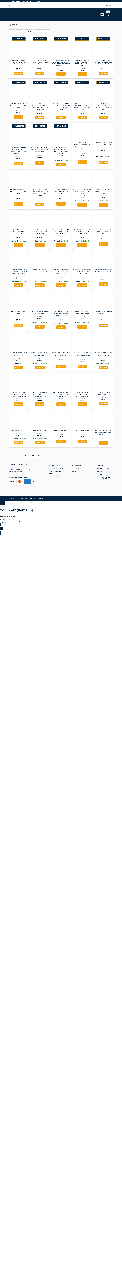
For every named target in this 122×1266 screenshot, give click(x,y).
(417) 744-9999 (17, 473)
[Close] (2, 503)
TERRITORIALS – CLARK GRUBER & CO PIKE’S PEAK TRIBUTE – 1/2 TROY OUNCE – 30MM (39, 192)
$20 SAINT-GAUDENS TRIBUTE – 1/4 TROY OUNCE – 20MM (60, 191)
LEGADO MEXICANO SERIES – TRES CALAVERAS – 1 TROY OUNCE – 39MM (40, 312)
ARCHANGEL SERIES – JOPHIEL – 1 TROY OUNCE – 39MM (39, 271)
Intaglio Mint (99, 475)
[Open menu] (102, 14)
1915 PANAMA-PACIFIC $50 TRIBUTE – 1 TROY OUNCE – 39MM (18, 105)
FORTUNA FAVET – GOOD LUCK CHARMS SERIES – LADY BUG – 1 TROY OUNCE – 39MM (103, 106)
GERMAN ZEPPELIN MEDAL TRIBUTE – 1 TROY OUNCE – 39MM (18, 191)
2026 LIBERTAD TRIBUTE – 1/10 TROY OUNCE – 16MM (103, 393)
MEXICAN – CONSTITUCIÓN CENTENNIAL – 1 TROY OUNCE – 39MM (61, 231)
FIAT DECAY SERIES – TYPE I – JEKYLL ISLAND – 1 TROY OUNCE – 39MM (82, 231)
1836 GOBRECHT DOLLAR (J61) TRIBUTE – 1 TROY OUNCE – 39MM (18, 62)
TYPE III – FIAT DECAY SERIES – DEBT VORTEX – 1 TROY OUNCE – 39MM (82, 394)
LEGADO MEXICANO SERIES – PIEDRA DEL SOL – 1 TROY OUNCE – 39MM (39, 354)
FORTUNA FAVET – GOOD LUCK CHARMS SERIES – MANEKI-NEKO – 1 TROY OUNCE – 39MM (18, 150)
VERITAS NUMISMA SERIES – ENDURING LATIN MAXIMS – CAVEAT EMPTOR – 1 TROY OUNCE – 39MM (103, 431)
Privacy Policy (52, 480)
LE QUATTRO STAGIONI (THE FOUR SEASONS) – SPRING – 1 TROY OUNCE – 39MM (18, 394)
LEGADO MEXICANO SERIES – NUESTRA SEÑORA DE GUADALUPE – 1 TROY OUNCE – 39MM (61, 312)
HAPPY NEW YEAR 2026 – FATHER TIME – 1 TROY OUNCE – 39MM (61, 394)
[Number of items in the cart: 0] (112, 5)
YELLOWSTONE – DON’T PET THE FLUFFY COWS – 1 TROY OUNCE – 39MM (40, 149)
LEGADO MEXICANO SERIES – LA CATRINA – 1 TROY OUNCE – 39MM (18, 354)
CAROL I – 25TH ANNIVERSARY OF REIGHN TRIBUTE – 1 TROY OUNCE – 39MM (82, 145)
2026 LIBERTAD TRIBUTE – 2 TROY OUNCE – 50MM (61, 430)
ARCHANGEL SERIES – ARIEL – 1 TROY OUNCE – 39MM (103, 143)
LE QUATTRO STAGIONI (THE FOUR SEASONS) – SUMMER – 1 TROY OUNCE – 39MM (103, 354)
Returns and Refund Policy (56, 468)
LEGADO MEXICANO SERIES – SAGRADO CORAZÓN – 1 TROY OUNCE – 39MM (82, 312)
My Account (75, 471)
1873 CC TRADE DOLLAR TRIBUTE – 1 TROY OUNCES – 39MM (40, 62)
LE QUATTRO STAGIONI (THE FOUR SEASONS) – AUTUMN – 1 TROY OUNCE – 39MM (82, 354)
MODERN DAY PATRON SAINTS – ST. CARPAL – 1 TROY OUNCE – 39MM (39, 394)
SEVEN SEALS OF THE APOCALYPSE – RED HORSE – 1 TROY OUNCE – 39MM (103, 62)
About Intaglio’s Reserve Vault (104, 468)
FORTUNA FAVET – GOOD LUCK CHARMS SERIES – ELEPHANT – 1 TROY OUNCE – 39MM (82, 106)
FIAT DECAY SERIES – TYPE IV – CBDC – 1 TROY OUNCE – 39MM (103, 271)
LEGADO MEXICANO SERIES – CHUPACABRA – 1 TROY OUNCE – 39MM (39, 231)
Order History (76, 475)
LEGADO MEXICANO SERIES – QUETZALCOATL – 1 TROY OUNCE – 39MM (103, 312)
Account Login (76, 468)
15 (26, 455)
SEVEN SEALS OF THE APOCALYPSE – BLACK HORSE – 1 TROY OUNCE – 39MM (82, 63)
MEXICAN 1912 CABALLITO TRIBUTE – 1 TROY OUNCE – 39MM (103, 231)
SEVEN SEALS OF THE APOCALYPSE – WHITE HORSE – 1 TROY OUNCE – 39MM (61, 150)
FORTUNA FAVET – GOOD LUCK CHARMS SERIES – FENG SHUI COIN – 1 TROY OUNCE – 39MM (40, 106)
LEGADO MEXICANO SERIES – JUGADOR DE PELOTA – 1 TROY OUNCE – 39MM (18, 271)
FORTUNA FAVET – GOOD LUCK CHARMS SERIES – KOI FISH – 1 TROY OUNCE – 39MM (61, 106)
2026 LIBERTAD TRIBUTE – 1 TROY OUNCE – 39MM (82, 430)
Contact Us (99, 471)
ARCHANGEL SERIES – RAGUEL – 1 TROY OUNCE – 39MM (103, 191)
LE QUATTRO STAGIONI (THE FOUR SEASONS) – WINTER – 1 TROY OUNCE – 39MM (61, 354)
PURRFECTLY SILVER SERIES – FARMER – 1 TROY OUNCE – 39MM (82, 191)
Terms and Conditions (54, 476)
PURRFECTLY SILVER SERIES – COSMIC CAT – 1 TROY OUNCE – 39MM (82, 271)
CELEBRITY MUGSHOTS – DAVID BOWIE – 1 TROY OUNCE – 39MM (18, 231)
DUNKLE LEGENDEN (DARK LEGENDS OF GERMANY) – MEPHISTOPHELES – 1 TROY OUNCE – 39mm (61, 63)
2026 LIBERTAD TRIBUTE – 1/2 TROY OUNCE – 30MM (40, 430)
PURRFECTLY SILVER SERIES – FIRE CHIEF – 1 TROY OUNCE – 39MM (61, 271)
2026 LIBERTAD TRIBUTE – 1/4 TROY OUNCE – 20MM (18, 430)
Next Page (35, 455)
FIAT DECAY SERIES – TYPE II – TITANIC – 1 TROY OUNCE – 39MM (18, 312)
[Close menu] (108, 11)
